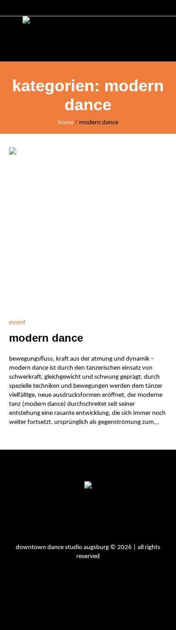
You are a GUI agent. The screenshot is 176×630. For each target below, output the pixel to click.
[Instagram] (56, 517)
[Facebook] (79, 517)
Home (66, 122)
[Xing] (124, 517)
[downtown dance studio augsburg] (88, 38)
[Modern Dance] (88, 226)
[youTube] (102, 517)
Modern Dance (46, 338)
